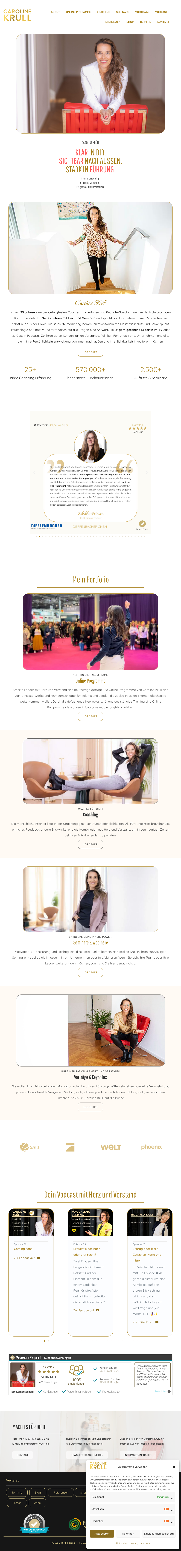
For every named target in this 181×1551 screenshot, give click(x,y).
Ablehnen (128, 1533)
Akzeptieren (102, 1533)
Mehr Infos (161, 1391)
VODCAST (161, 12)
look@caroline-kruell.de (35, 1443)
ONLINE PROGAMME (78, 12)
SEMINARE (122, 12)
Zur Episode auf (24, 1258)
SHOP (130, 22)
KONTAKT (163, 22)
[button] (174, 1467)
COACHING (103, 12)
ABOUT (55, 12)
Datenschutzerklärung (127, 1543)
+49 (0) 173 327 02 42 (36, 1438)
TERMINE (145, 22)
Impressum (145, 1543)
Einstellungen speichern (159, 1533)
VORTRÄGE (142, 12)
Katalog (83, 1543)
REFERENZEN (112, 22)
